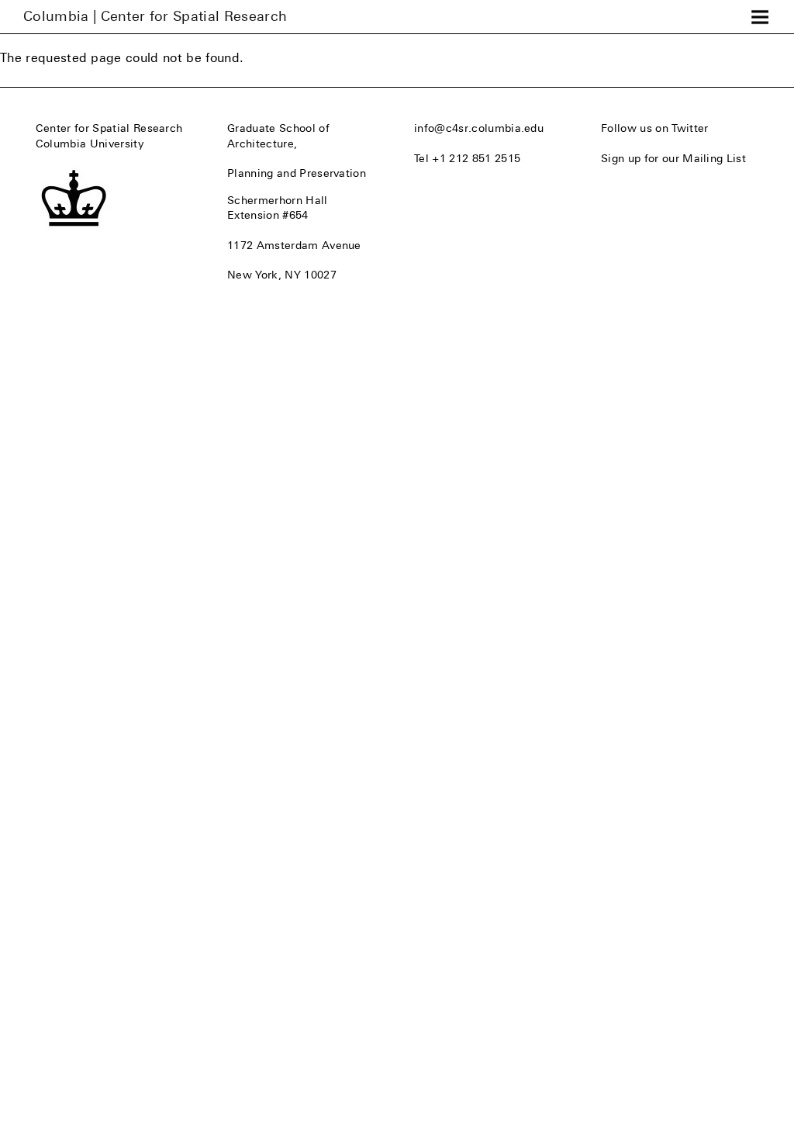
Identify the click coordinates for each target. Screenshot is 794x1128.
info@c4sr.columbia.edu (479, 128)
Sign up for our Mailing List (673, 158)
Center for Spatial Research (109, 128)
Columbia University (89, 143)
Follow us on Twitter (654, 128)
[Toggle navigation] (760, 17)
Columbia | (155, 16)
